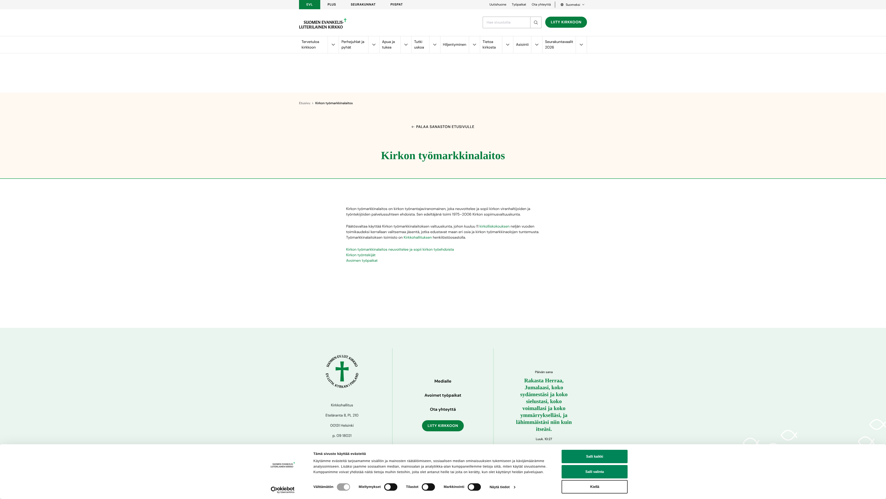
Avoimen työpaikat (362, 260)
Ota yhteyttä (541, 5)
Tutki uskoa (419, 44)
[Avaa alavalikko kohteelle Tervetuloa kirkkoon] (333, 44)
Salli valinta (594, 472)
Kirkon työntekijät (361, 255)
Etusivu (304, 103)
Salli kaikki (594, 456)
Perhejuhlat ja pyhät (352, 44)
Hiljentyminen (454, 44)
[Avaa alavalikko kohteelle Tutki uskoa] (434, 44)
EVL (309, 5)
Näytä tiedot (500, 487)
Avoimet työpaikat (443, 395)
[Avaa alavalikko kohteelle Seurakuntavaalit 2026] (581, 44)
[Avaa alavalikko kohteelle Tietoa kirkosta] (507, 44)
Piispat (396, 5)
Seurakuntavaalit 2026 (559, 44)
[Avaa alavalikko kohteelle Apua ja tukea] (405, 44)
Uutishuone (497, 5)
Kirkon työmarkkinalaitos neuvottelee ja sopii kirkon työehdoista (400, 249)
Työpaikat (519, 5)
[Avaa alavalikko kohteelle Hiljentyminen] (474, 44)
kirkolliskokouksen (494, 226)
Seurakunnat (363, 5)
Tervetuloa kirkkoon (310, 44)
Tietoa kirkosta (489, 44)
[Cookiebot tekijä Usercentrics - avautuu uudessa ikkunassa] (283, 490)
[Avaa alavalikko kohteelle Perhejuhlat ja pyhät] (373, 44)
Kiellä (594, 487)
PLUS (332, 5)
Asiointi (522, 44)
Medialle (443, 381)
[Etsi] (535, 22)
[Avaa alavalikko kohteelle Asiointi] (536, 44)
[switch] (390, 487)
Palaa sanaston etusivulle (445, 126)
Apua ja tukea (388, 44)
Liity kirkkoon (566, 22)
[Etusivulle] (323, 23)
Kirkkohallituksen (418, 237)
